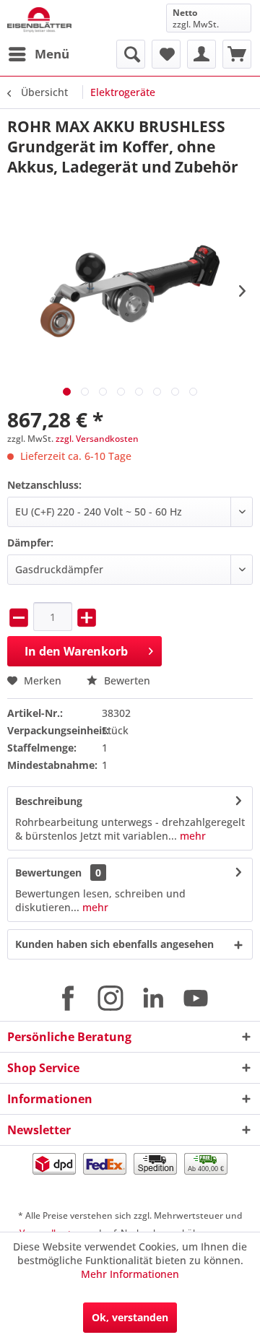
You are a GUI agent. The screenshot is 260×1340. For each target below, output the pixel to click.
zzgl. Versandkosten (97, 438)
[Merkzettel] (166, 54)
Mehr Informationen (130, 1274)
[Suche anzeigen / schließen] (130, 54)
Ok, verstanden (130, 1317)
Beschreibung (48, 801)
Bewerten (125, 680)
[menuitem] (38, 54)
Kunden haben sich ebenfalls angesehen (114, 944)
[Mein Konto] (201, 54)
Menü (52, 53)
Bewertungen (48, 872)
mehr (191, 836)
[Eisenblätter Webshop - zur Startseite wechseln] (39, 19)
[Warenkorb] (236, 54)
